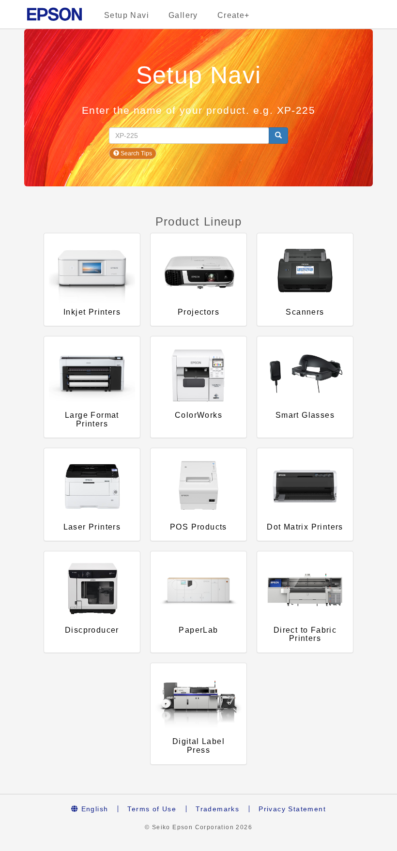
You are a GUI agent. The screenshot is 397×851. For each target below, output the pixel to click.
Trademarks (217, 809)
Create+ (233, 15)
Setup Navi (126, 15)
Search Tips (135, 153)
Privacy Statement (292, 809)
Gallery (183, 15)
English (93, 809)
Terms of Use (151, 809)
